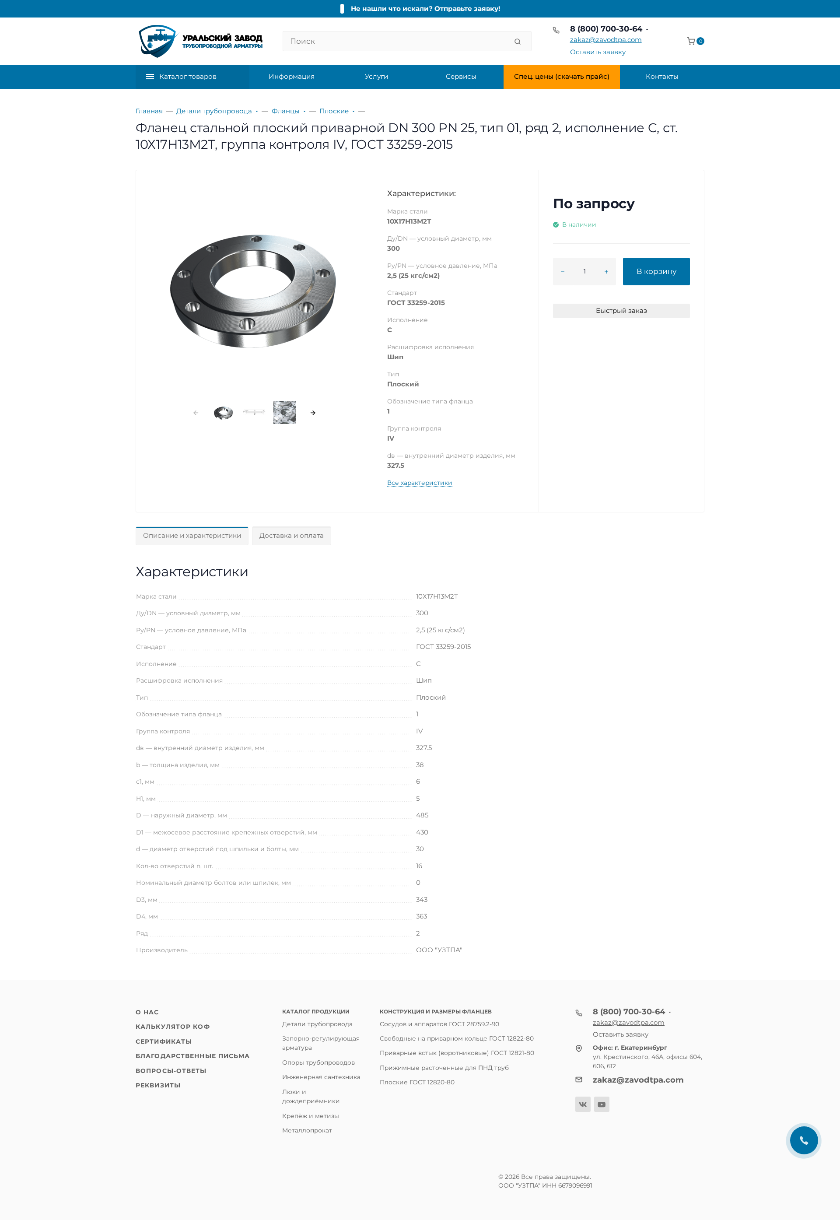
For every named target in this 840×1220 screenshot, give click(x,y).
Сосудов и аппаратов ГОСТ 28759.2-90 (439, 1023)
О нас (147, 1012)
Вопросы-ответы (171, 1070)
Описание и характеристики (192, 535)
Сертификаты (164, 1041)
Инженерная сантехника (321, 1076)
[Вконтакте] (583, 1104)
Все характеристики (419, 482)
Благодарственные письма (193, 1055)
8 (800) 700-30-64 (606, 29)
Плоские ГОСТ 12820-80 (417, 1082)
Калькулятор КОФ (173, 1026)
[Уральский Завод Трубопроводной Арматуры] (202, 41)
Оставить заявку (598, 52)
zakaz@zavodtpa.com (606, 39)
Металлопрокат (307, 1130)
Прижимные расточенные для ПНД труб (444, 1067)
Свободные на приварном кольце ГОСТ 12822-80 (457, 1038)
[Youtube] (601, 1104)
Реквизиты (158, 1085)
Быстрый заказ (621, 310)
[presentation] (195, 413)
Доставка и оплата (291, 535)
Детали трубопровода (317, 1023)
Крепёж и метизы (310, 1115)
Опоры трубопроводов (318, 1062)
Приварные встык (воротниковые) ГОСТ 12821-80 (457, 1052)
